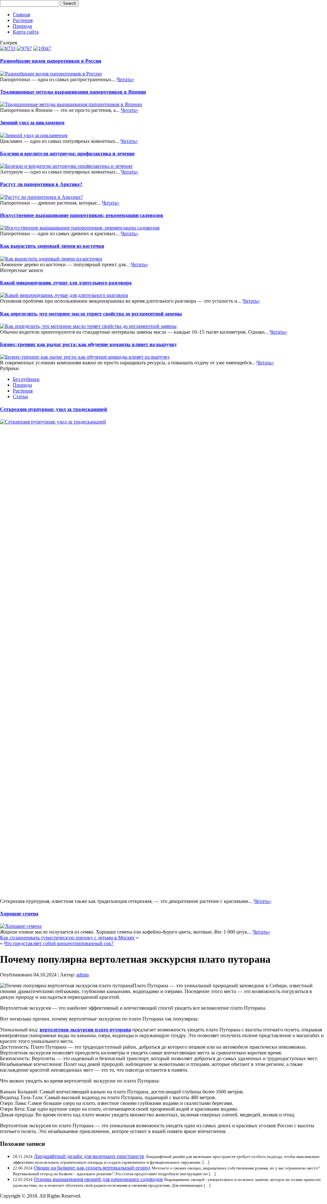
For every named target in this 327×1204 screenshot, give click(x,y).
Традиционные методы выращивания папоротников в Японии (73, 92)
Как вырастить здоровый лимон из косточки (52, 246)
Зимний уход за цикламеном (32, 122)
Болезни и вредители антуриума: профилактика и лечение (67, 153)
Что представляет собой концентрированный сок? (58, 943)
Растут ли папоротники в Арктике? (41, 184)
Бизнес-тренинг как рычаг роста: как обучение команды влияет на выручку (88, 344)
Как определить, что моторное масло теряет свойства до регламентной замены (91, 313)
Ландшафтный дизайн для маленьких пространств (89, 1156)
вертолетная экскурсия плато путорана (85, 1029)
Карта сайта (26, 32)
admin (82, 974)
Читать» (125, 79)
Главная (21, 14)
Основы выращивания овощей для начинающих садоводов (98, 1179)
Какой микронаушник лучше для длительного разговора (66, 282)
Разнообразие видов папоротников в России (50, 61)
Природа (22, 26)
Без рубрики (26, 379)
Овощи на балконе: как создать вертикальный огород (92, 1167)
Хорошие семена (19, 913)
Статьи (20, 396)
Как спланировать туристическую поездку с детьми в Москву (67, 937)
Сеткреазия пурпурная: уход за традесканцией (53, 409)
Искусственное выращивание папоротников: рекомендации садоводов (81, 215)
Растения (23, 20)
